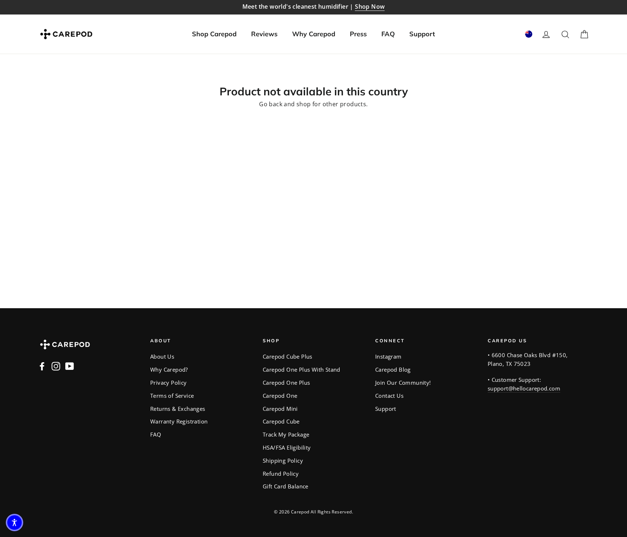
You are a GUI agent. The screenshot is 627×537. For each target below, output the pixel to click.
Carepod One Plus (286, 382)
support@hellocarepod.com (524, 388)
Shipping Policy (283, 460)
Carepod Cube (281, 421)
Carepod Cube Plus (287, 356)
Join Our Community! (403, 382)
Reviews (264, 34)
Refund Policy (281, 473)
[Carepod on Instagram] (56, 366)
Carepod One (280, 395)
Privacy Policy (168, 382)
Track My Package (286, 434)
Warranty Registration (179, 421)
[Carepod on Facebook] (42, 366)
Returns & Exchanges (177, 408)
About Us (162, 356)
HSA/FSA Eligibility (287, 447)
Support (422, 34)
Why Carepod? (169, 369)
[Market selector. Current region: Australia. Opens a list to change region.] (528, 34)
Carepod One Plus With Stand (301, 369)
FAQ (388, 34)
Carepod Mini (280, 408)
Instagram (388, 356)
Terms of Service (172, 395)
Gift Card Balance (285, 486)
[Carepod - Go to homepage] (66, 34)
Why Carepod (313, 34)
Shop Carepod (214, 34)
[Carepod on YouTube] (69, 366)
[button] (14, 522)
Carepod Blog (393, 369)
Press (358, 34)
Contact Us (389, 395)
